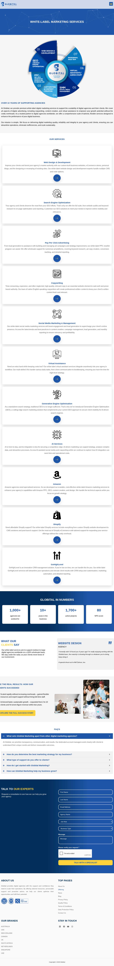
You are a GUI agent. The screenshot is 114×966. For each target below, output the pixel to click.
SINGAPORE (5, 950)
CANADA (4, 936)
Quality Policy (63, 903)
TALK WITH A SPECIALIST (85, 863)
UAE (2, 953)
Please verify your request (68, 847)
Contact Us (62, 913)
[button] (111, 4)
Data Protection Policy (66, 909)
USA (2, 930)
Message (61, 834)
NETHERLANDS (7, 946)
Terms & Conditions (65, 906)
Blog (59, 896)
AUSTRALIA (5, 926)
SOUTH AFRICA (7, 943)
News (60, 893)
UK (2, 940)
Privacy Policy (63, 899)
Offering (61, 889)
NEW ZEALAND (6, 933)
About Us (61, 886)
